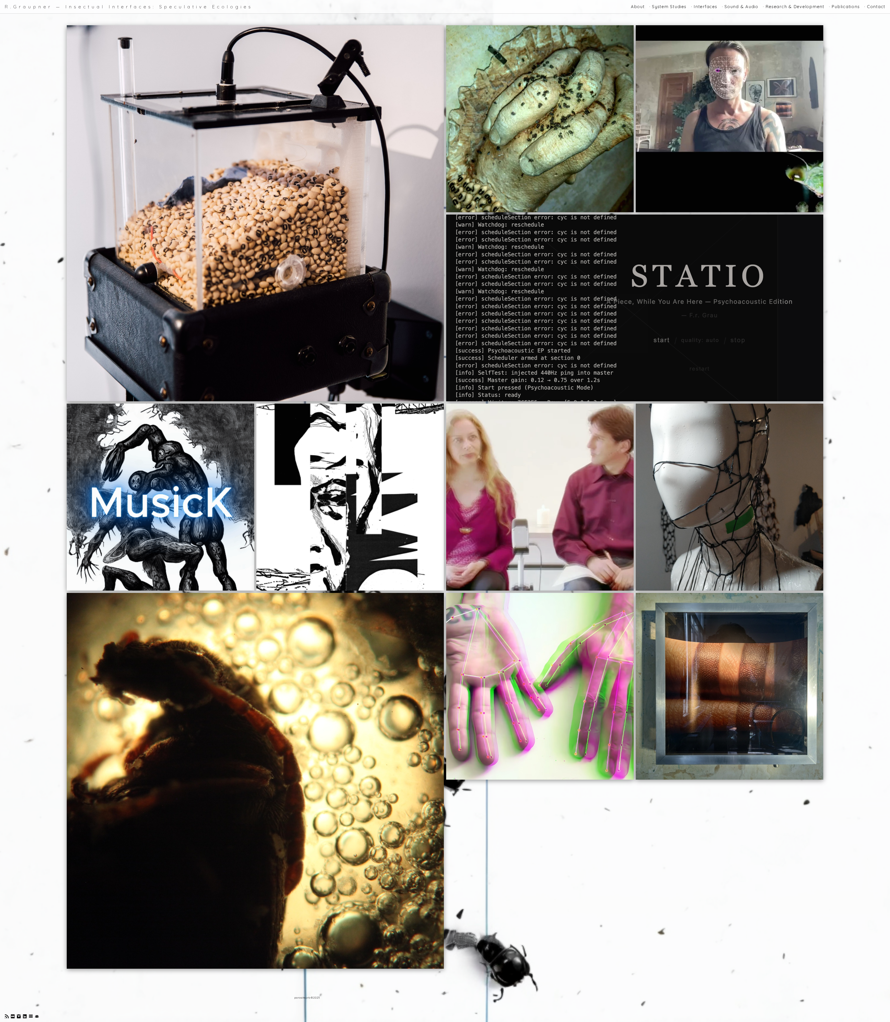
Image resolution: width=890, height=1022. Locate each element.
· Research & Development (793, 6)
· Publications (844, 6)
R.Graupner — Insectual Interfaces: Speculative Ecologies (129, 6)
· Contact (874, 6)
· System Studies (668, 6)
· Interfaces (704, 6)
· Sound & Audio (740, 6)
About (638, 6)
